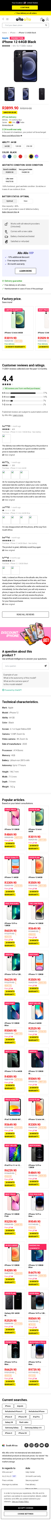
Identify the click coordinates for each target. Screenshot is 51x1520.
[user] (47, 19)
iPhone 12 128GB (12, 1265)
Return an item (31, 1489)
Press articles (7, 1480)
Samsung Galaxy (11, 1428)
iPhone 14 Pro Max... (34, 1215)
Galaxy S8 (9, 1422)
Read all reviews (25, 614)
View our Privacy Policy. (20, 1502)
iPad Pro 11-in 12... (13, 1165)
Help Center (30, 1472)
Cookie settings (25, 1514)
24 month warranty (33, 1476)
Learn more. (18, 415)
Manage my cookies (10, 1484)
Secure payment (32, 1480)
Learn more (25, 271)
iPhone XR (22, 1417)
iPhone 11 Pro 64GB (13, 1071)
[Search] (46, 25)
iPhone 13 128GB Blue (12, 1024)
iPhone (12, 33)
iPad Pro (36, 1417)
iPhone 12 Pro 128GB (34, 1166)
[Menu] (7, 19)
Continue (24, 8)
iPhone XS (23, 1433)
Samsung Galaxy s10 (33, 1428)
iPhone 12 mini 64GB (14, 333)
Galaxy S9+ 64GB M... (12, 1314)
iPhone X (8, 1433)
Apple (5, 38)
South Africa (11, 1445)
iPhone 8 (8, 1417)
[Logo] (24, 19)
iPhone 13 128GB (12, 829)
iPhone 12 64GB (35, 877)
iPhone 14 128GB (35, 923)
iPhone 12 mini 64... (37, 1119)
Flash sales (23, 1422)
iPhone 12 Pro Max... (11, 1363)
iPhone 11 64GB (11, 877)
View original (9, 455)
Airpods (20, 1406)
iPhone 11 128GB (35, 974)
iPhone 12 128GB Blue (35, 1266)
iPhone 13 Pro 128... (13, 974)
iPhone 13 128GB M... (35, 1072)
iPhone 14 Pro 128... (37, 1313)
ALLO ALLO (9, 1476)
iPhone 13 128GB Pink (12, 1215)
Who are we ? (7, 1472)
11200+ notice (25, 46)
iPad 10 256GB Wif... (13, 1119)
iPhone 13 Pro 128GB (11, 924)
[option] (25, 66)
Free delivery (30, 1484)
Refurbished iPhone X (13, 1411)
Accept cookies (25, 1508)
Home (4, 33)
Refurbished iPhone (36, 1411)
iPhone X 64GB (35, 1023)
